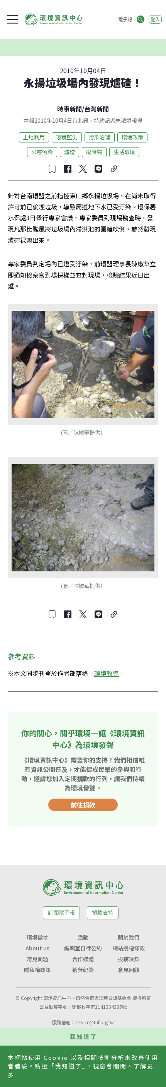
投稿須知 (128, 959)
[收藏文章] (52, 169)
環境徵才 (37, 937)
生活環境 (124, 152)
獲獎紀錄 (83, 970)
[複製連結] (114, 169)
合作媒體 (83, 959)
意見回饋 (128, 970)
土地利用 (34, 137)
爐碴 (69, 152)
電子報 (125, 19)
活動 (83, 937)
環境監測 (67, 137)
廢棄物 (94, 152)
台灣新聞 (96, 108)
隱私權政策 (37, 970)
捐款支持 (102, 912)
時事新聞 (69, 108)
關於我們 (128, 937)
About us (37, 948)
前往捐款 (83, 804)
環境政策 (132, 137)
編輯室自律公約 (83, 948)
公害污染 (42, 152)
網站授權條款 (128, 948)
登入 (155, 19)
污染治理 (99, 137)
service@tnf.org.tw (94, 1022)
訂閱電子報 (61, 912)
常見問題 (37, 959)
